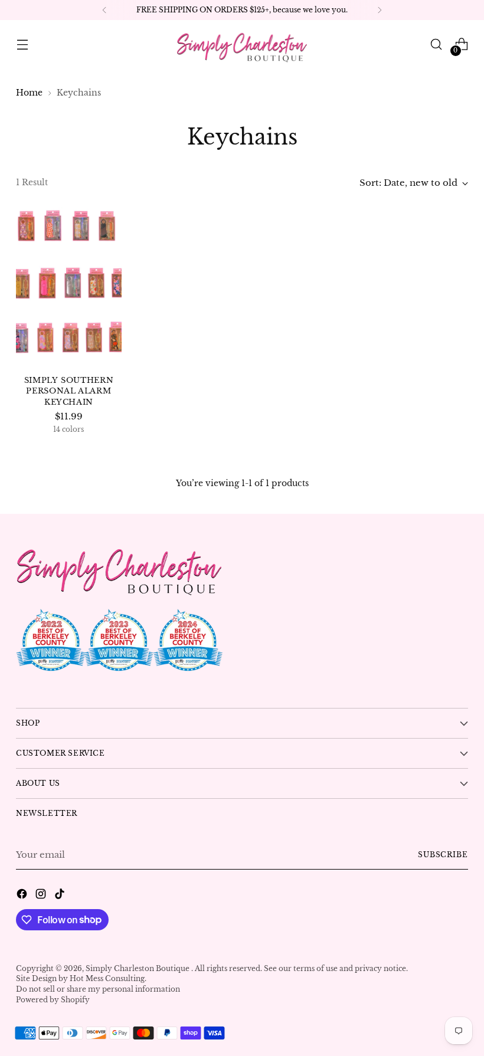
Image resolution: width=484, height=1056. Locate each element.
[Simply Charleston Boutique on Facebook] (23, 895)
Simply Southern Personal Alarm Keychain (68, 391)
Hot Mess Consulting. (108, 978)
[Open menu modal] (22, 44)
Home (29, 93)
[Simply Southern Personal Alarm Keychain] (69, 286)
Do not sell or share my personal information (98, 989)
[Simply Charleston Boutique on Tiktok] (61, 895)
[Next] (380, 10)
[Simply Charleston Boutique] (242, 44)
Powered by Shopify (53, 999)
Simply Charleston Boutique (138, 968)
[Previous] (104, 10)
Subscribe (443, 854)
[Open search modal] (436, 44)
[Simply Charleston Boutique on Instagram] (42, 895)
